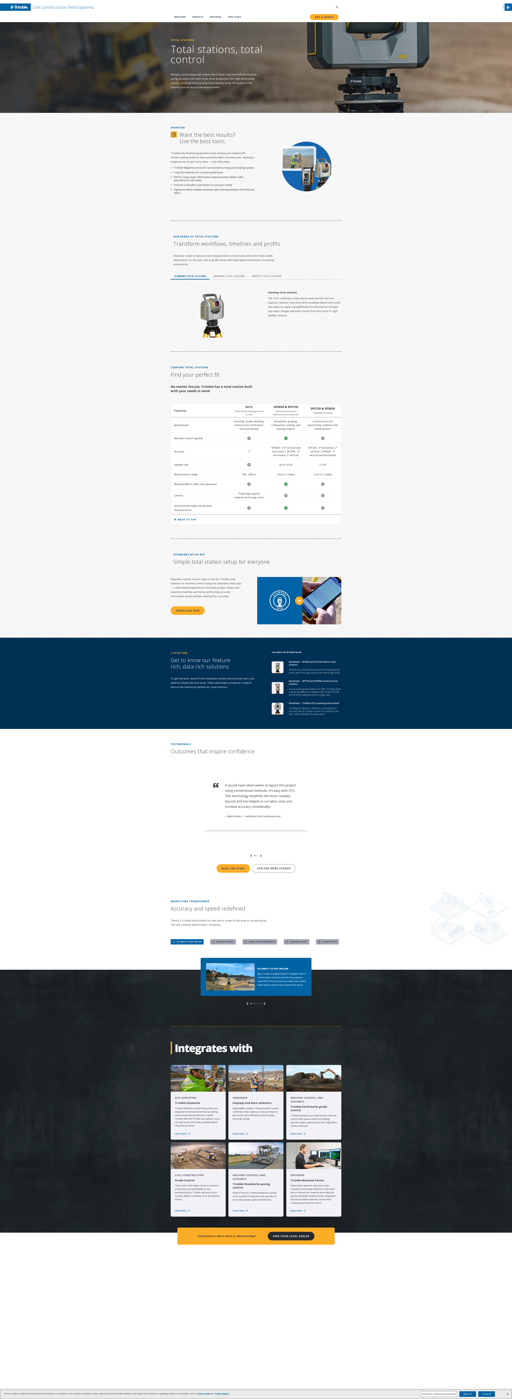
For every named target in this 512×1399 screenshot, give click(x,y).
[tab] (190, 276)
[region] (256, 815)
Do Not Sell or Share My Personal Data (439, 1394)
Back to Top (187, 519)
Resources (215, 16)
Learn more (181, 1133)
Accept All (486, 1394)
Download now (188, 610)
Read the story (233, 868)
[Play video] (299, 600)
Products (198, 16)
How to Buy (234, 16)
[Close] (508, 1394)
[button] (507, 7)
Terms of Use (203, 1393)
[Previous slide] (251, 856)
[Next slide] (261, 856)
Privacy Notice (222, 1393)
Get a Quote (324, 17)
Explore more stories (274, 868)
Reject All (468, 1394)
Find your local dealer (291, 1236)
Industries (180, 16)
